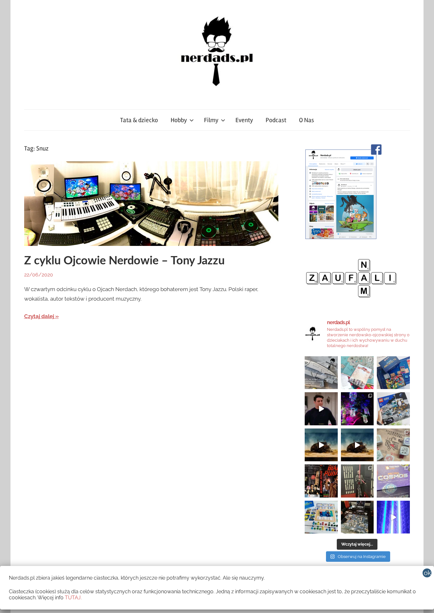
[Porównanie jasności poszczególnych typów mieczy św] (393, 517)
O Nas (306, 120)
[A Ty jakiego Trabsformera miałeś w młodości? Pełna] (357, 445)
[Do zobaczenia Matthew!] (321, 408)
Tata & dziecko (139, 120)
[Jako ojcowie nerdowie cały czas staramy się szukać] (393, 445)
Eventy (244, 120)
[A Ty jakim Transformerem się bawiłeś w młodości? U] (321, 445)
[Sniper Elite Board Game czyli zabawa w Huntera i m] (357, 517)
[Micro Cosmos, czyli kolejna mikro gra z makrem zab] (393, 481)
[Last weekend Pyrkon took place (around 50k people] (357, 481)
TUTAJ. (73, 598)
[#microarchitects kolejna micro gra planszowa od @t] (321, 517)
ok (427, 573)
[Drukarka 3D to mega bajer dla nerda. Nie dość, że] (321, 372)
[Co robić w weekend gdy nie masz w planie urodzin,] (357, 372)
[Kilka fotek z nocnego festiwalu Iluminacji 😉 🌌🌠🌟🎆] (357, 408)
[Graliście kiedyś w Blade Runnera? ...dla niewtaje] (321, 481)
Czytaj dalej (39, 316)
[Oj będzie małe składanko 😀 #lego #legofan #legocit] (393, 408)
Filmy (211, 120)
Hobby (179, 120)
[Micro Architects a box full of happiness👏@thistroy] (393, 372)
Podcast (276, 120)
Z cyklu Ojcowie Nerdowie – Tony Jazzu (124, 261)
